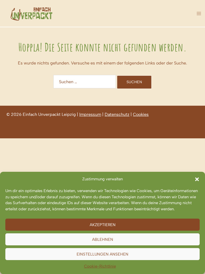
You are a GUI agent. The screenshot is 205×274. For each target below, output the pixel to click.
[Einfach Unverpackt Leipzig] (31, 13)
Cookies (141, 114)
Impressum (90, 114)
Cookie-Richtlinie (100, 266)
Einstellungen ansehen (102, 254)
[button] (197, 179)
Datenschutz (117, 114)
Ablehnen (102, 239)
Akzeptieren (103, 224)
